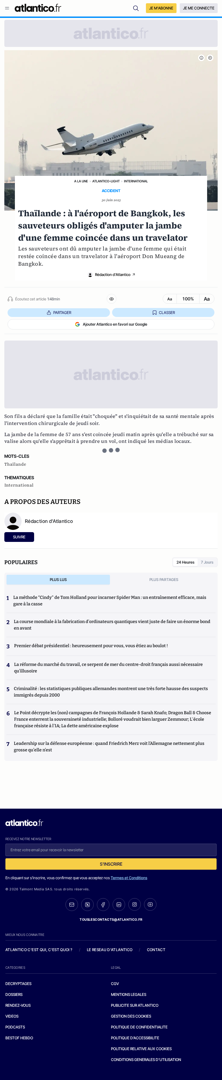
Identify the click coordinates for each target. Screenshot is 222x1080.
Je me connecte (198, 8)
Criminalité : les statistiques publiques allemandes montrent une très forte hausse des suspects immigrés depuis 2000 (111, 692)
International (136, 181)
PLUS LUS (58, 579)
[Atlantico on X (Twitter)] (87, 904)
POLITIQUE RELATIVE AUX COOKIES (141, 1048)
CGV (115, 983)
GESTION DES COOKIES (131, 1016)
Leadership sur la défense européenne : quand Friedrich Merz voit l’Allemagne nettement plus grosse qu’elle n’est (109, 746)
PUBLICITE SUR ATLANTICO (134, 1005)
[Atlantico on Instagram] (134, 904)
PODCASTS (15, 1027)
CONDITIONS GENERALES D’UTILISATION (146, 1059)
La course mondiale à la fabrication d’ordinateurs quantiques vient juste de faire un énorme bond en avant (112, 625)
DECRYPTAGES (18, 983)
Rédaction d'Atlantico (112, 274)
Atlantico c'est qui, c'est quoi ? (39, 949)
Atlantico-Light (106, 181)
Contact (156, 949)
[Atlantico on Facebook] (103, 904)
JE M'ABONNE (161, 8)
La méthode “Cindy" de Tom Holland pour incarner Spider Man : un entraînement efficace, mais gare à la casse (109, 600)
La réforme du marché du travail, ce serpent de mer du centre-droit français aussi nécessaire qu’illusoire (108, 668)
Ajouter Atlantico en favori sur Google (115, 324)
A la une (81, 181)
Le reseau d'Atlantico (109, 949)
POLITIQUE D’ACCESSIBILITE (135, 1037)
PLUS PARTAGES (163, 579)
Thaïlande (15, 464)
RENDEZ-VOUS (18, 1005)
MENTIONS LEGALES (128, 994)
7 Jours (207, 562)
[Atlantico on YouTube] (150, 904)
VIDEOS (11, 1016)
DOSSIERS (13, 994)
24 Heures (185, 562)
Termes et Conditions (129, 877)
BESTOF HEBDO (19, 1037)
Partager (62, 312)
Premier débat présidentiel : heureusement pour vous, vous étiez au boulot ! (91, 645)
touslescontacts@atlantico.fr (111, 919)
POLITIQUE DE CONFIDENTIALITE (139, 1027)
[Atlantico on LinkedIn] (119, 904)
